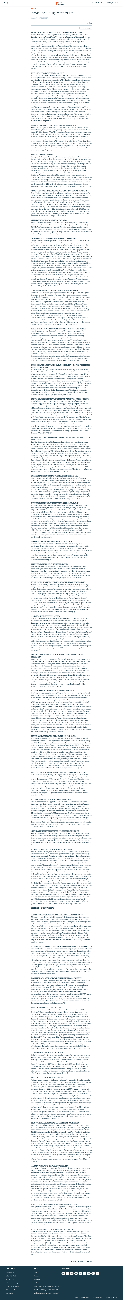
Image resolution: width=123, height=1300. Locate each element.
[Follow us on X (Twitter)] (80, 1273)
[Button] (89, 23)
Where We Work (11, 1276)
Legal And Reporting (12, 1286)
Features (36, 1276)
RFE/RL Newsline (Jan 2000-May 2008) (46, 1290)
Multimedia (37, 1283)
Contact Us (9, 1293)
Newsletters (37, 1279)
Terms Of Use (10, 1279)
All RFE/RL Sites (11, 1290)
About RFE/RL (10, 1272)
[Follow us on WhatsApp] (93, 1273)
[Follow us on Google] (76, 1273)
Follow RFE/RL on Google (97, 3)
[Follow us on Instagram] (71, 1273)
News (35, 1272)
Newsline (34, 9)
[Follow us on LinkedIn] (88, 1273)
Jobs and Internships (12, 1283)
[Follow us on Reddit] (67, 1273)
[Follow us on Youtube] (63, 1273)
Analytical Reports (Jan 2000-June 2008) (46, 1293)
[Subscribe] (97, 1273)
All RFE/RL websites (113, 3)
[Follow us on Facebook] (84, 1273)
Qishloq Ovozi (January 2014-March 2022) (47, 1286)
